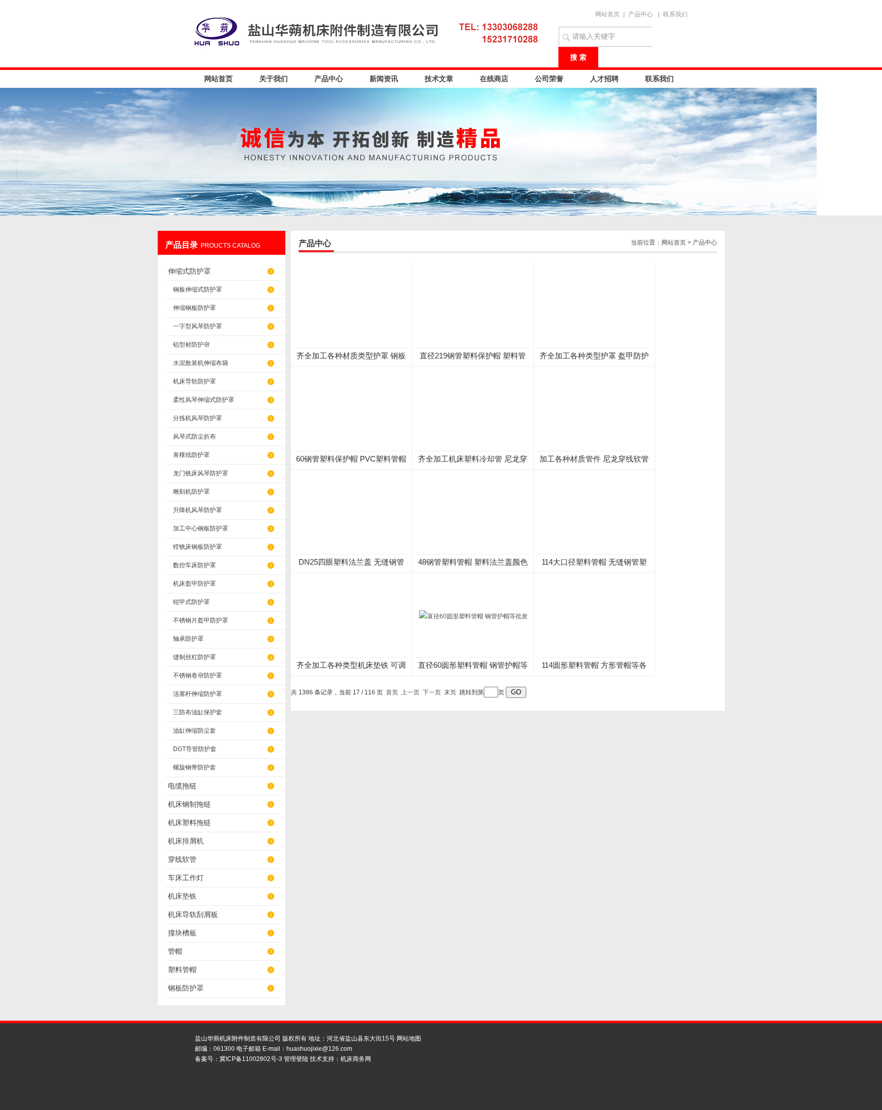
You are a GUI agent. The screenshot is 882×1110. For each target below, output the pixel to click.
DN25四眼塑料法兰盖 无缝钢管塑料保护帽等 (351, 562)
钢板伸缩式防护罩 (197, 289)
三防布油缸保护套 (197, 712)
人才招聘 (604, 79)
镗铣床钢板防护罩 (197, 546)
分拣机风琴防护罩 (197, 418)
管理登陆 (296, 1059)
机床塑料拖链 (189, 822)
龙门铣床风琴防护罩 (200, 473)
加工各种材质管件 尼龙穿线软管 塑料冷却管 (594, 459)
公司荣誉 (549, 79)
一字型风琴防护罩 (197, 326)
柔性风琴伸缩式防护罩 (203, 399)
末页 (450, 692)
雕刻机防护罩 (191, 491)
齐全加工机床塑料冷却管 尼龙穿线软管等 (472, 459)
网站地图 (409, 1038)
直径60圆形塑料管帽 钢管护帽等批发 (473, 665)
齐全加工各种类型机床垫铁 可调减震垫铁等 (351, 665)
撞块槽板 (182, 933)
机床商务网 (355, 1059)
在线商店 (494, 79)
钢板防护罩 (186, 988)
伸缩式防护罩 (189, 271)
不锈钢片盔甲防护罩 (200, 620)
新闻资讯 (384, 79)
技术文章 (439, 79)
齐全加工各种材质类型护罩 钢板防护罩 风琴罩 (351, 356)
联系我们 (675, 14)
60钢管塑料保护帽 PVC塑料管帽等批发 (351, 459)
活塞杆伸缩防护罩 (197, 693)
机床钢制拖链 (189, 804)
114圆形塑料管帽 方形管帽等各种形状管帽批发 (594, 665)
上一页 (410, 692)
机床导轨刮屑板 (193, 914)
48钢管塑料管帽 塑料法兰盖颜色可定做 (473, 562)
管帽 (175, 951)
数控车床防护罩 (194, 565)
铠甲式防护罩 (191, 602)
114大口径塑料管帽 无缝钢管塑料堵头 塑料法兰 (594, 562)
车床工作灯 (186, 878)
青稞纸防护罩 (191, 455)
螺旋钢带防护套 (194, 767)
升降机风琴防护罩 (197, 510)
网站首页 (607, 14)
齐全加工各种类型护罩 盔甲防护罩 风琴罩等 (594, 356)
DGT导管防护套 (194, 749)
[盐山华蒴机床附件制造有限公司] (369, 30)
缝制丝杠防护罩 (194, 657)
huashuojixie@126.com (319, 1048)
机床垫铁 (182, 896)
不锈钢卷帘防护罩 (197, 675)
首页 (392, 692)
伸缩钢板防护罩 (194, 307)
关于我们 (273, 79)
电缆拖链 (182, 786)
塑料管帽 (182, 970)
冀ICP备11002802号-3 (250, 1059)
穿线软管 (182, 859)
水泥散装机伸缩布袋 (200, 363)
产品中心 (640, 14)
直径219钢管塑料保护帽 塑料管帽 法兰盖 (473, 356)
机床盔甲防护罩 (194, 583)
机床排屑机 (186, 841)
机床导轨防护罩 (194, 381)
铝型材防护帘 (191, 344)
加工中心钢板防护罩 (200, 528)
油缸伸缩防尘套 (194, 730)
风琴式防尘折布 (194, 436)
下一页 (432, 692)
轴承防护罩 (188, 638)
